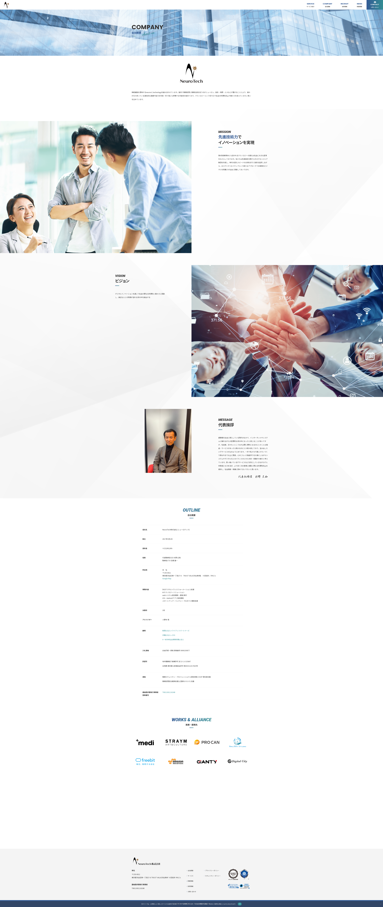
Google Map (166, 578)
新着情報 (190, 881)
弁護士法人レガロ (168, 635)
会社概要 (190, 871)
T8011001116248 (168, 692)
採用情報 (190, 886)
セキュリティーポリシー (213, 876)
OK (240, 904)
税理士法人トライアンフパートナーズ (175, 630)
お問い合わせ (192, 892)
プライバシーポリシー (212, 871)
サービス (190, 876)
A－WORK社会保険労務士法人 (173, 639)
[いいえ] (381, 904)
